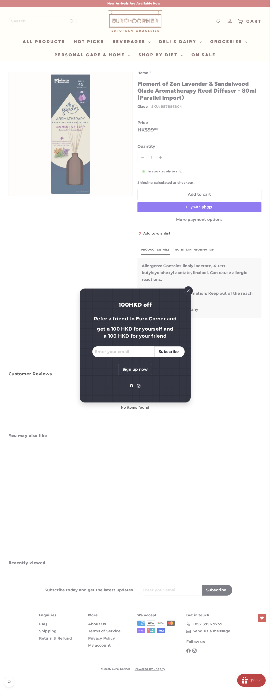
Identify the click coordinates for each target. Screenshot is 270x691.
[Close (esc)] (188, 290)
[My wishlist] (262, 618)
